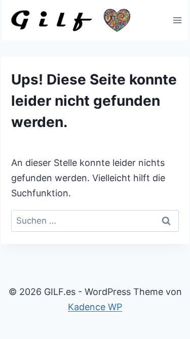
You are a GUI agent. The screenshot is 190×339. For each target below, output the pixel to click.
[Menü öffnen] (177, 20)
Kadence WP (95, 307)
